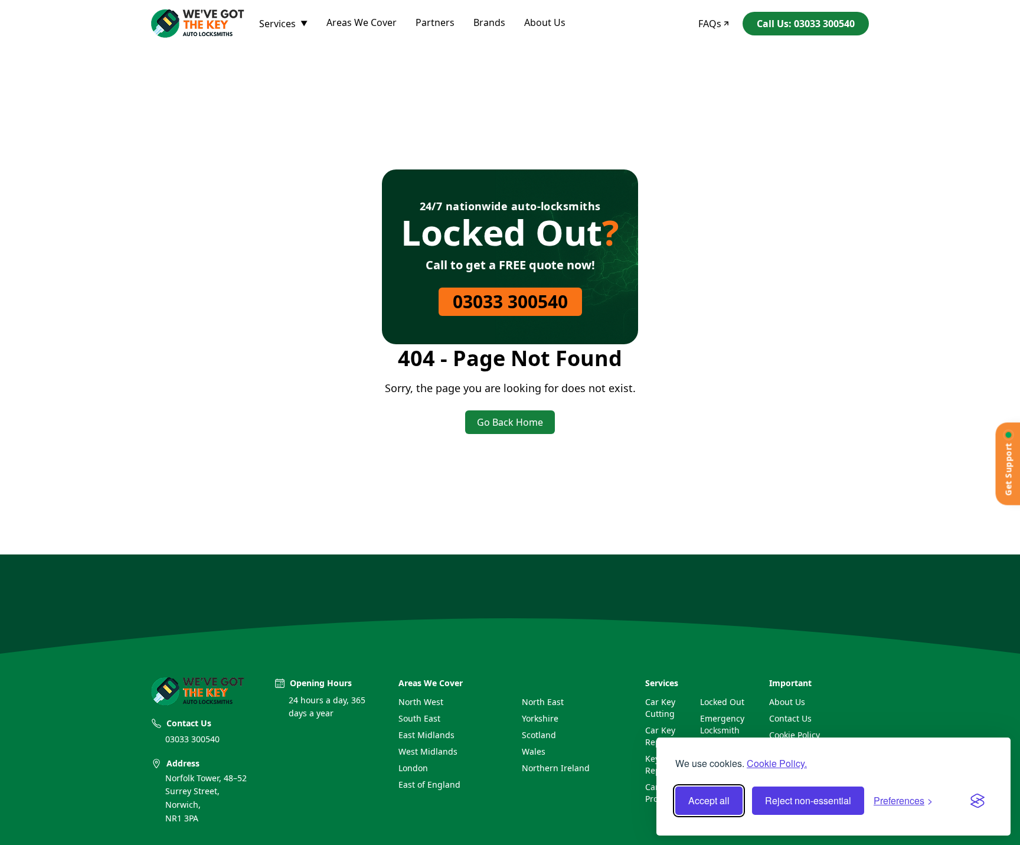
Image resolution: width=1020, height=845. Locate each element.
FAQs (709, 23)
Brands (489, 22)
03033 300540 (510, 301)
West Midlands (427, 751)
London (413, 768)
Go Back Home (510, 422)
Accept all (709, 800)
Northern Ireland (556, 768)
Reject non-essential (808, 800)
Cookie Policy (794, 734)
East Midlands (426, 734)
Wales (533, 751)
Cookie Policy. (777, 763)
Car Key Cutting (660, 707)
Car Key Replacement (668, 736)
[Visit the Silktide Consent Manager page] (977, 801)
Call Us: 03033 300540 (806, 23)
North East (543, 701)
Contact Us (790, 718)
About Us (544, 22)
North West (420, 701)
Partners (435, 22)
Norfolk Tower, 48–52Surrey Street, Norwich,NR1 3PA (206, 798)
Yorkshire (540, 718)
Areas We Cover (361, 22)
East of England (429, 784)
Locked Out (722, 701)
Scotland (539, 734)
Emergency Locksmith (722, 724)
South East (419, 718)
